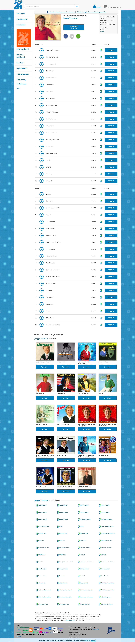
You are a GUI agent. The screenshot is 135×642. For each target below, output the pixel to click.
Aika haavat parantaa (85, 519)
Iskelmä (102, 31)
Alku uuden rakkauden (107, 526)
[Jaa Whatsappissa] (78, 36)
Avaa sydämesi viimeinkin (66, 562)
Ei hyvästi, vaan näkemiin (86, 562)
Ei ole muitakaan (84, 569)
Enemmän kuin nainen (107, 604)
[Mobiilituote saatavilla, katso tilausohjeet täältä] (101, 50)
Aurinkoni (82, 554)
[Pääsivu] (18, 4)
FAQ (18, 88)
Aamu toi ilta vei (42, 505)
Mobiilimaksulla (70, 620)
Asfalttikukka (41, 554)
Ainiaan (61, 526)
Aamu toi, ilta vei (84, 505)
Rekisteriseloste (23, 74)
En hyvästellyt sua (105, 597)
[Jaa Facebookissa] (65, 36)
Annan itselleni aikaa (106, 540)
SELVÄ (93, 640)
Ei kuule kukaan (42, 569)
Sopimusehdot (22, 68)
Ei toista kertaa (63, 583)
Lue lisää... (19, 636)
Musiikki (20, 13)
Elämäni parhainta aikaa (107, 583)
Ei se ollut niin (104, 576)
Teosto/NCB (95, 629)
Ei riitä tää (61, 576)
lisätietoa (87, 640)
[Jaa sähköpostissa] (72, 36)
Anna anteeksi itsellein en (108, 533)
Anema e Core (42, 533)
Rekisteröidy (21, 80)
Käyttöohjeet (22, 84)
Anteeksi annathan (64, 547)
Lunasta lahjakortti (21, 56)
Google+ (17, 91)
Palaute (21, 63)
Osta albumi (74, 27)
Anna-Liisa (41, 540)
